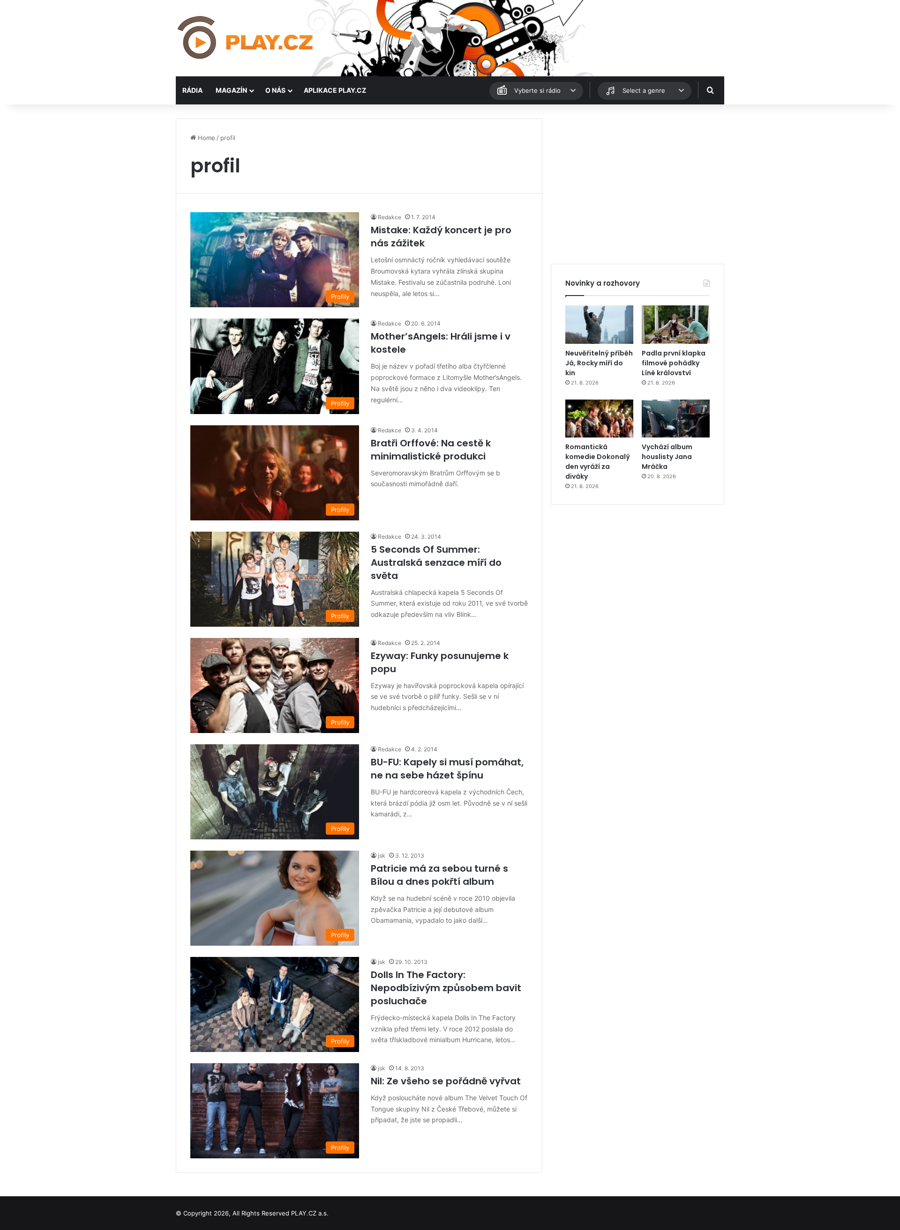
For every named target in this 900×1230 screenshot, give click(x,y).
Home (205, 137)
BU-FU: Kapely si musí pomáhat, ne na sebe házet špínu (447, 769)
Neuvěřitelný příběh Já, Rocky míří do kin (599, 363)
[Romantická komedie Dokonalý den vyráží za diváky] (599, 419)
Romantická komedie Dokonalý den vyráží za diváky (597, 461)
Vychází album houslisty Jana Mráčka (667, 456)
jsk (381, 855)
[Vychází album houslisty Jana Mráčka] (676, 419)
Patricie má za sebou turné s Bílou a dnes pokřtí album (439, 875)
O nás (275, 90)
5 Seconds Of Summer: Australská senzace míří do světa (436, 562)
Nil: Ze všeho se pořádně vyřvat (446, 1081)
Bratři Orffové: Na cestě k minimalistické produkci (431, 450)
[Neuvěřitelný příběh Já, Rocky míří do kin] (599, 324)
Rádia (192, 90)
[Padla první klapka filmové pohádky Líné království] (676, 324)
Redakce (389, 217)
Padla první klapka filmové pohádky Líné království (673, 363)
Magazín (231, 90)
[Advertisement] (637, 184)
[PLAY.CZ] (246, 38)
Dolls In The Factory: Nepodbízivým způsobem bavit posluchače (446, 988)
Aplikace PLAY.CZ (335, 90)
